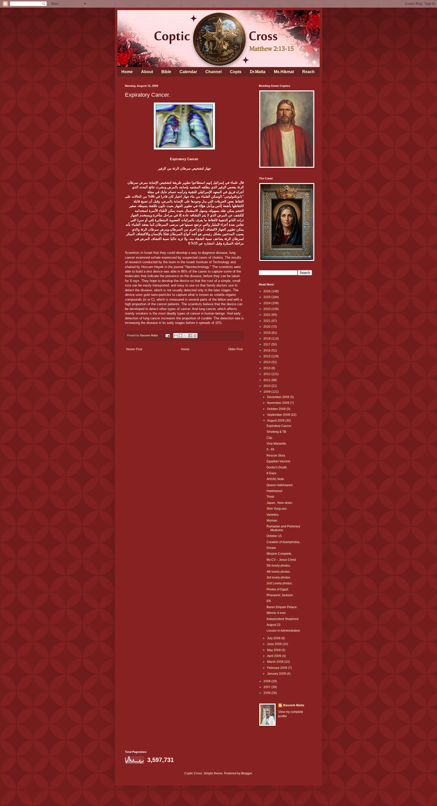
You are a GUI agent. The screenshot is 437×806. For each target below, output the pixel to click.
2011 (267, 380)
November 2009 (278, 403)
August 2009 (276, 420)
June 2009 (274, 644)
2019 (267, 333)
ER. (269, 601)
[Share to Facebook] (190, 335)
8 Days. (272, 473)
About (147, 72)
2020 (267, 326)
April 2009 (274, 656)
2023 (267, 309)
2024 (267, 303)
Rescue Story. (276, 455)
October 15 (274, 536)
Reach (308, 72)
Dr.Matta (258, 72)
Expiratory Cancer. (279, 426)
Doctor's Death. (277, 467)
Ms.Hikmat (284, 72)
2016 (267, 350)
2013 (267, 368)
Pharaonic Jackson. (280, 595)
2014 (267, 362)
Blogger (246, 773)
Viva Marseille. (277, 443)
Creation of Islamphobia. (283, 542)
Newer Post (134, 349)
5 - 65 (270, 449)
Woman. (272, 520)
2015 (267, 356)
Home (127, 72)
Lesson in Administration (283, 630)
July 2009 (274, 638)
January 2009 (277, 673)
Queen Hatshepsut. (280, 485)
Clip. (270, 438)
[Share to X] (185, 335)
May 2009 (274, 650)
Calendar (188, 72)
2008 (267, 681)
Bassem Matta (293, 705)
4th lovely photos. (279, 571)
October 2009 (277, 409)
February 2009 (277, 668)
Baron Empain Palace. (282, 607)
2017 (267, 344)
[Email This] (175, 335)
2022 (267, 315)
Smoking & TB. (277, 431)
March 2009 (275, 662)
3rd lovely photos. (279, 577)
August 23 (273, 625)
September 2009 (279, 415)
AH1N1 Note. (276, 479)
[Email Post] (167, 335)
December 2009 (278, 397)
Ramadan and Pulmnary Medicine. (283, 528)
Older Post (235, 349)
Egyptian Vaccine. (279, 461)
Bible (166, 72)
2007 (267, 687)
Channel (213, 72)
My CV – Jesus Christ (281, 560)
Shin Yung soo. (277, 508)
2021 (267, 321)
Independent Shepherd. (283, 619)
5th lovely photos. (279, 565)
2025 (267, 297)
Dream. (272, 548)
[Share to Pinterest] (195, 335)
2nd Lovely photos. (280, 583)
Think (270, 497)
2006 (267, 693)
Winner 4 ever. (276, 613)
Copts (236, 72)
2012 (267, 374)
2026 (267, 291)
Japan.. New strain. (280, 503)
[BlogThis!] (180, 335)
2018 (267, 338)
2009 (267, 392)
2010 (267, 386)
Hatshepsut (274, 491)
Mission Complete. (279, 553)
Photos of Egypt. (278, 589)
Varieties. (273, 514)
